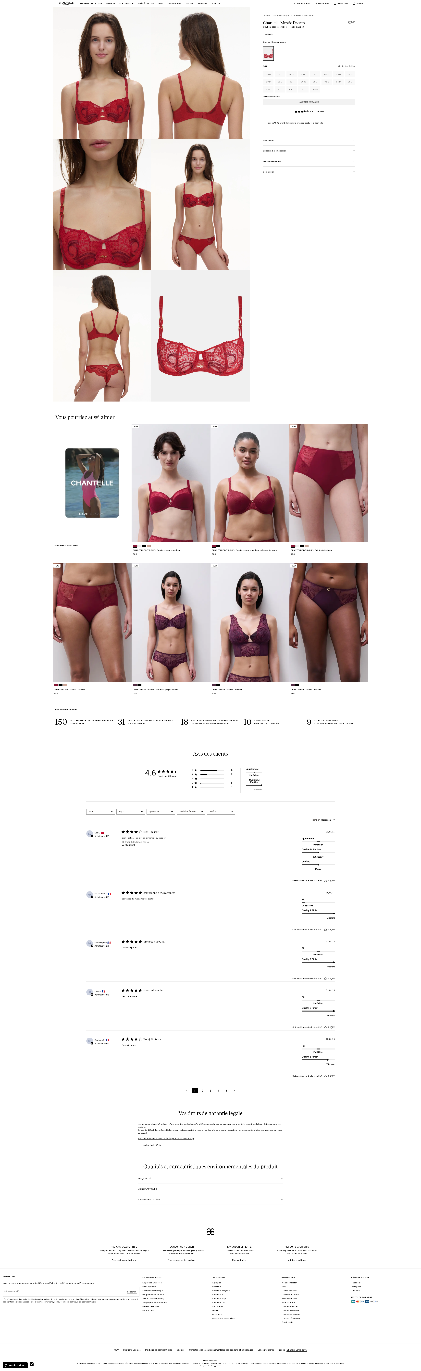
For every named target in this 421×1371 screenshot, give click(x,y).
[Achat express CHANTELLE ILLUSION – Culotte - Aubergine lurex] (362, 676)
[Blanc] (139, 546)
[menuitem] (91, 3)
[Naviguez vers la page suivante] (234, 1090)
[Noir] (144, 546)
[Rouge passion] (268, 53)
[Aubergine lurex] (135, 685)
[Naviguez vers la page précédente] (187, 1090)
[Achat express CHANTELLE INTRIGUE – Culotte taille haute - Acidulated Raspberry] (362, 536)
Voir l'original (128, 845)
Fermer (32, 1364)
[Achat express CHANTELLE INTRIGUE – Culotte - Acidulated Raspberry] (126, 676)
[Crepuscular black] (139, 685)
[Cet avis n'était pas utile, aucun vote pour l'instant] (331, 880)
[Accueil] (66, 3)
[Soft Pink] (149, 546)
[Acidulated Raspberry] (135, 546)
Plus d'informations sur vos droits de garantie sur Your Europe (166, 1138)
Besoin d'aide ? (17, 1365)
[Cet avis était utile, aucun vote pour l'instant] (325, 880)
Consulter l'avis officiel (151, 1145)
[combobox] (100, 812)
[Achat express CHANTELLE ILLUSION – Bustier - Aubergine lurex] (284, 676)
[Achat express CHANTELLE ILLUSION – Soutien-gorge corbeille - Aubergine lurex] (205, 676)
